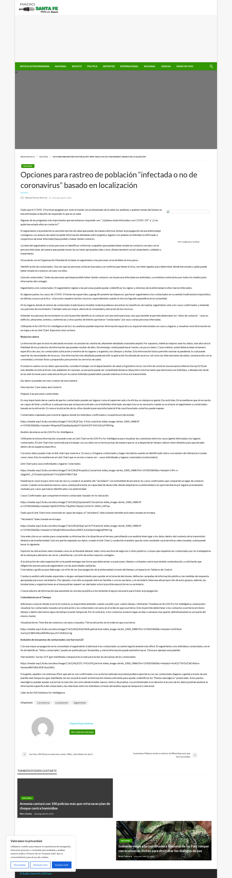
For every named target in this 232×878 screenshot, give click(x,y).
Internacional (129, 66)
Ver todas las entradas (82, 732)
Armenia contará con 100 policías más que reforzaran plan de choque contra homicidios (65, 806)
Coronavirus (43, 702)
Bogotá (77, 66)
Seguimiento (80, 702)
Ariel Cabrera (125, 856)
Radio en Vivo (185, 66)
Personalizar (20, 865)
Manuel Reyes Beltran (36, 197)
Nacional (61, 66)
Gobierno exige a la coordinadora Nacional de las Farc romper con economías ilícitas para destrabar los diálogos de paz (163, 848)
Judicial (166, 66)
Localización (61, 702)
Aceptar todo (61, 865)
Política (92, 66)
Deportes (109, 66)
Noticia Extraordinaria (35, 66)
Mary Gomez (26, 813)
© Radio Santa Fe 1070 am (36, 873)
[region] (41, 854)
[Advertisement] (116, 39)
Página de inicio (28, 157)
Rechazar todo (40, 865)
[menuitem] (34, 66)
